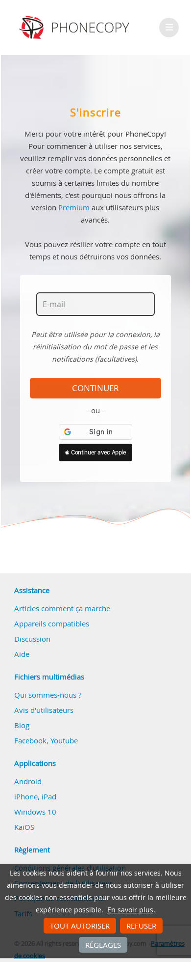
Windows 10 (35, 812)
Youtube (64, 740)
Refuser (141, 926)
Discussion (32, 639)
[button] (95, 452)
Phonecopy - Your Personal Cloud (76, 27)
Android (28, 781)
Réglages (103, 945)
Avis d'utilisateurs (43, 710)
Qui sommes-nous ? (47, 695)
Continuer (95, 388)
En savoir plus (130, 909)
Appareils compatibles (51, 623)
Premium (74, 207)
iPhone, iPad (35, 796)
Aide (21, 654)
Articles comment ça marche (62, 608)
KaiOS (24, 827)
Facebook (30, 740)
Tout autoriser (80, 926)
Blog (21, 725)
